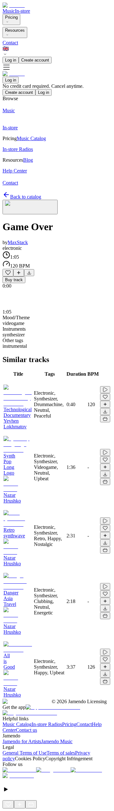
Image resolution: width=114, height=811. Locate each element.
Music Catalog (17, 724)
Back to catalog (25, 196)
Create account (35, 60)
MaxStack (18, 242)
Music (9, 11)
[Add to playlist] (18, 272)
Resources (15, 30)
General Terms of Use (25, 753)
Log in (10, 60)
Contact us (26, 730)
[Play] (30, 207)
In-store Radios (47, 724)
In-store (22, 11)
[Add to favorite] (8, 272)
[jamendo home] (14, 5)
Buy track (14, 279)
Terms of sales (61, 753)
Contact (10, 42)
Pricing (11, 17)
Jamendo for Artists (22, 741)
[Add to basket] (105, 418)
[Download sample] (29, 272)
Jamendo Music (57, 741)
